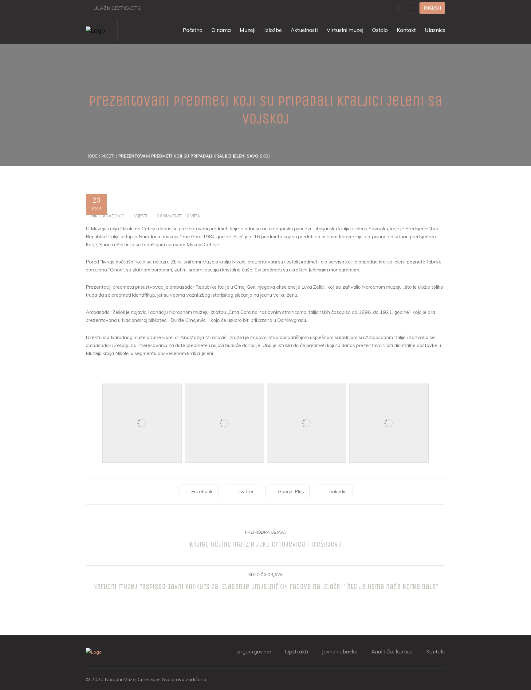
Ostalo (380, 30)
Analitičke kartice (391, 651)
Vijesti (107, 156)
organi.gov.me (254, 651)
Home (91, 156)
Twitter (245, 491)
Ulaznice (435, 30)
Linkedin (337, 491)
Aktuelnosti (304, 30)
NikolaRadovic (107, 215)
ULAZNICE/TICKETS (117, 8)
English (432, 8)
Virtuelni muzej (345, 30)
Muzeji (247, 30)
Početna (193, 30)
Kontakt (406, 30)
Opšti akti (296, 651)
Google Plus (291, 491)
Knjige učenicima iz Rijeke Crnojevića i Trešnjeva (266, 544)
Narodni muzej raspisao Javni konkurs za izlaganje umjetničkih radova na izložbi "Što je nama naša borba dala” (265, 586)
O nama (221, 30)
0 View (193, 215)
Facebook (202, 491)
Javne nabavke (339, 651)
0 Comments (170, 215)
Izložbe (273, 30)
